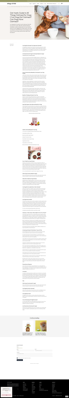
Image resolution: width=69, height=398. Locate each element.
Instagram (53, 385)
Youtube (53, 387)
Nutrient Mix (24, 385)
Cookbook (33, 392)
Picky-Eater (33, 386)
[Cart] (61, 3)
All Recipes (33, 391)
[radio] (17, 348)
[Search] (58, 3)
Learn (38, 3)
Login (18, 395)
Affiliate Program (54, 391)
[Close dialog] (11, 387)
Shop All (24, 386)
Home (8, 6)
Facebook (53, 386)
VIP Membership (25, 390)
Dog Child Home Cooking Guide (43, 390)
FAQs (40, 387)
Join (6, 395)
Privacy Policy (14, 395)
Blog (9, 6)
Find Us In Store (54, 390)
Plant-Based (33, 387)
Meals (32, 385)
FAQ (45, 3)
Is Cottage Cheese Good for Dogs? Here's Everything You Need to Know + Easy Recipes (40, 333)
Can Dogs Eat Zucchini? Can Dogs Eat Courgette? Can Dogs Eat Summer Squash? (27, 333)
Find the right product (51, 3)
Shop (31, 3)
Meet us (41, 3)
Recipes (34, 3)
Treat (32, 390)
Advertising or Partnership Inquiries (57, 392)
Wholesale (24, 387)
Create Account (21, 395)
